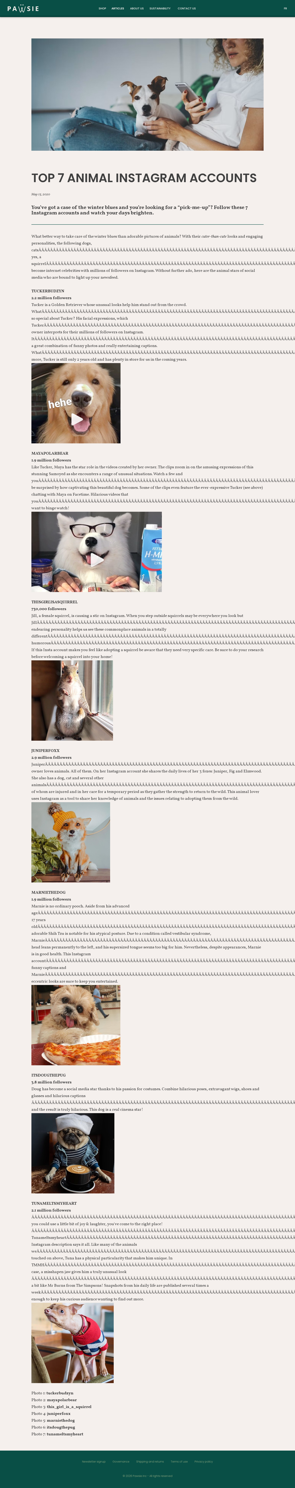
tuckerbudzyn (59, 1393)
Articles (117, 8)
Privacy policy (204, 1462)
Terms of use (179, 1462)
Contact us (187, 8)
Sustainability (160, 8)
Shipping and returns (150, 1462)
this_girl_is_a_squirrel (69, 1407)
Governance (121, 1462)
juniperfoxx (59, 1414)
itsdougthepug (61, 1427)
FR (285, 8)
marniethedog (61, 1421)
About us (137, 8)
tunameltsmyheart (65, 1434)
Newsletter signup (94, 1462)
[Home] (53, 8)
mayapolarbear (62, 1400)
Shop (102, 8)
